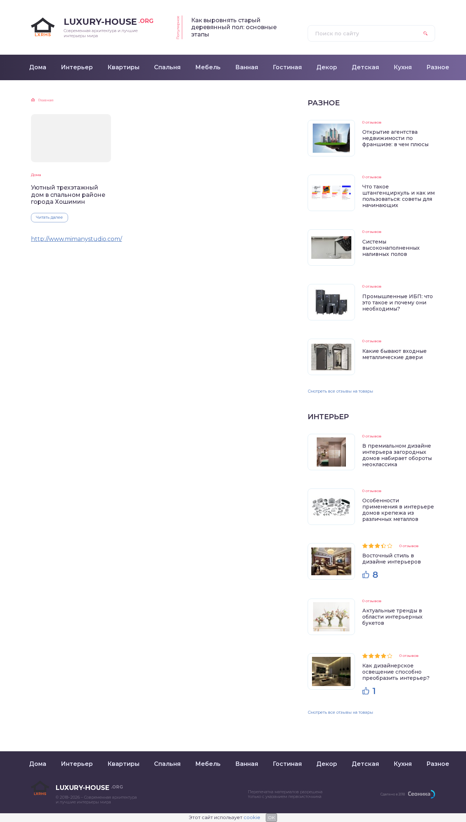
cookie (252, 817)
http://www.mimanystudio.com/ (76, 238)
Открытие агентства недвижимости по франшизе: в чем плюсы (395, 138)
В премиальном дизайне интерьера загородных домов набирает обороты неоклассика (397, 455)
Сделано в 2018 (392, 794)
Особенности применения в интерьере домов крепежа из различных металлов (398, 509)
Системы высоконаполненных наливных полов (391, 247)
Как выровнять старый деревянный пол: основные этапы (234, 27)
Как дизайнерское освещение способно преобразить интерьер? (396, 671)
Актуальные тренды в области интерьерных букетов (392, 616)
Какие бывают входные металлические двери (394, 354)
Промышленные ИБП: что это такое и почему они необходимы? (397, 302)
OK (271, 817)
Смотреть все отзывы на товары (340, 391)
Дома (36, 174)
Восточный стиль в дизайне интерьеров (391, 558)
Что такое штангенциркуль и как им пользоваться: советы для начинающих (398, 196)
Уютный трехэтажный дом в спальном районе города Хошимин (68, 194)
